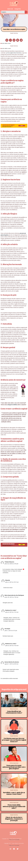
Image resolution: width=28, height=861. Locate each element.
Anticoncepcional (14, 763)
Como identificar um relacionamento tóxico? (14, 712)
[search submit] (26, 12)
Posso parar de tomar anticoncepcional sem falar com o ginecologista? (14, 766)
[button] (6, 40)
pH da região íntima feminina (13, 53)
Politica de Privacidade (14, 839)
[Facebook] (14, 849)
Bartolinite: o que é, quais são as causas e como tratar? (14, 793)
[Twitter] (17, 849)
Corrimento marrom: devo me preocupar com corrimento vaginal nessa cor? (14, 739)
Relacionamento (14, 709)
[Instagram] (10, 849)
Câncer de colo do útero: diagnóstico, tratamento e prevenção (14, 818)
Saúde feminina (14, 33)
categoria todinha (12, 404)
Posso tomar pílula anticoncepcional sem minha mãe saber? (14, 806)
